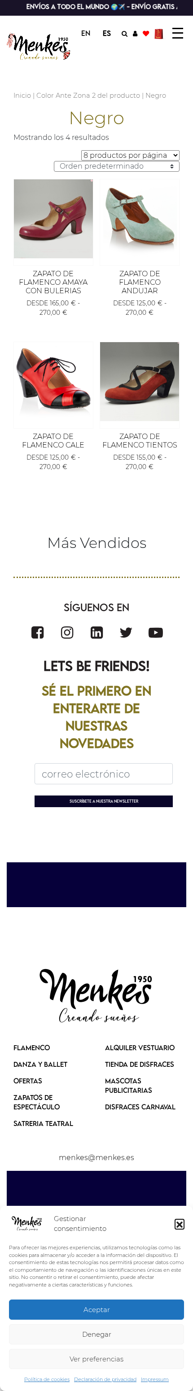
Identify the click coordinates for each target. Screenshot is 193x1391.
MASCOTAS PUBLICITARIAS (128, 1085)
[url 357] (96, 997)
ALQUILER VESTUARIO (140, 1047)
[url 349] (139, 381)
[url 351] (37, 632)
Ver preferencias (96, 1359)
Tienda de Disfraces (139, 1064)
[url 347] (53, 381)
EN (85, 33)
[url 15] (160, 33)
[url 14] (146, 33)
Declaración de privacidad (105, 1379)
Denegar (96, 1334)
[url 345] (139, 218)
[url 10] (40, 46)
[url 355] (156, 632)
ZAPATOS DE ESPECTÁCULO (36, 1102)
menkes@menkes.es (96, 1157)
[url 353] (97, 632)
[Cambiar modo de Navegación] (178, 33)
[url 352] (67, 632)
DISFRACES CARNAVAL (140, 1107)
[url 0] (27, 1224)
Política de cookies (47, 1379)
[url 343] (53, 218)
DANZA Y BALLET (40, 1064)
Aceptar (96, 1309)
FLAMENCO (31, 1047)
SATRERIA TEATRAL (43, 1123)
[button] (179, 1223)
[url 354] (126, 632)
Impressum (155, 1379)
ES (107, 33)
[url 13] (135, 33)
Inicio (22, 95)
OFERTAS (27, 1081)
